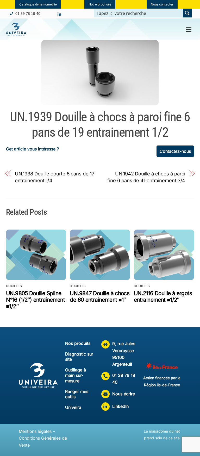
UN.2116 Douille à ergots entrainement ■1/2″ (163, 296)
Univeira (73, 407)
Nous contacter (162, 4)
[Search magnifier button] (187, 13)
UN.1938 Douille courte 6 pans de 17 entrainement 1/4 (54, 177)
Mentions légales (35, 431)
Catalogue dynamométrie (38, 4)
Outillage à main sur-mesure (75, 375)
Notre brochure (100, 4)
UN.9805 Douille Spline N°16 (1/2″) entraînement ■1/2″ (35, 299)
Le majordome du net (162, 431)
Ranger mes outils (76, 394)
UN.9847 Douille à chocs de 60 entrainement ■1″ (99, 296)
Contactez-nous (175, 151)
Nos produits (77, 343)
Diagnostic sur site (79, 356)
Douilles (14, 286)
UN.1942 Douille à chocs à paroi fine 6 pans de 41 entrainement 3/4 (146, 177)
